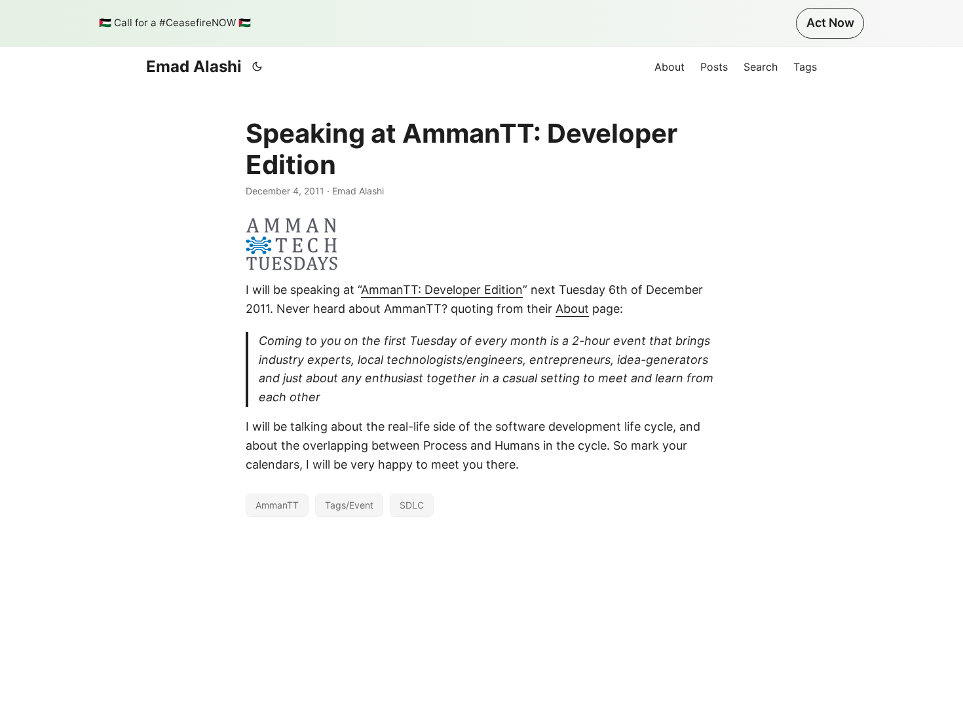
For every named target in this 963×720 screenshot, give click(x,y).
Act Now (830, 22)
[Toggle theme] (257, 66)
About (572, 308)
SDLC (412, 505)
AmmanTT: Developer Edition (442, 290)
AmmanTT (277, 505)
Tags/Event (349, 505)
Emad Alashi (194, 66)
